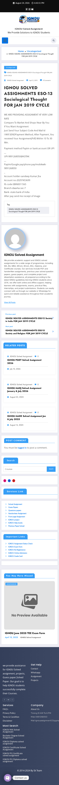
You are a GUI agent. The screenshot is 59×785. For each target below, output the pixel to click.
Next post (9, 326)
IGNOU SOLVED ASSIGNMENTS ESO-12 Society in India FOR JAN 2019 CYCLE (28, 320)
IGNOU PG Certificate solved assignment (13, 758)
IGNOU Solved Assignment (29, 29)
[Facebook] (9, 480)
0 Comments (47, 80)
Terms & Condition (11, 720)
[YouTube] (13, 480)
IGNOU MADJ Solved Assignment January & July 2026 (24, 390)
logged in (22, 448)
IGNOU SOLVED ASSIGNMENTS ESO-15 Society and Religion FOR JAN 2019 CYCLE (26, 332)
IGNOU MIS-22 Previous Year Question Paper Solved (30, 634)
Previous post (10, 314)
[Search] (53, 40)
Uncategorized (10, 67)
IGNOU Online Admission (17, 553)
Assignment (36, 680)
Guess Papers (13, 507)
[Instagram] (4, 480)
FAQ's (5, 713)
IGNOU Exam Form (15, 547)
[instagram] (29, 9)
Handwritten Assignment (17, 513)
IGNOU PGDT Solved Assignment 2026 (24, 362)
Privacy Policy (9, 717)
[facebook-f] (26, 9)
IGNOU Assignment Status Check (20, 544)
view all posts (10, 302)
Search (11, 461)
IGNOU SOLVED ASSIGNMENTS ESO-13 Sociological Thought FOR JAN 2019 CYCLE (24, 210)
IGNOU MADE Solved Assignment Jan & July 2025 (26, 418)
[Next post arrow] (53, 331)
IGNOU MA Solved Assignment (11, 734)
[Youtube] (8, 703)
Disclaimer (7, 724)
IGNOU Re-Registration (17, 550)
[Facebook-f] (4, 703)
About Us (35, 713)
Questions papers (14, 510)
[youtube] (32, 9)
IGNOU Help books (15, 523)
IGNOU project (13, 520)
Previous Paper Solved (16, 526)
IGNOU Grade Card (15, 556)
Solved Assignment (15, 504)
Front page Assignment (16, 517)
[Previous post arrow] (53, 318)
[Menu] (5, 40)
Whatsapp (35, 676)
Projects (34, 684)
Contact (34, 672)
